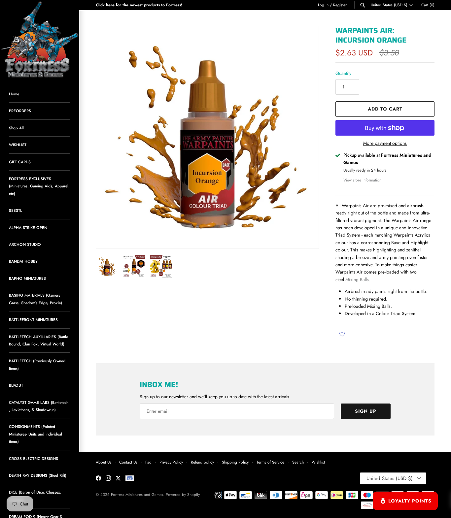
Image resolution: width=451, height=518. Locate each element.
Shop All (16, 128)
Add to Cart (385, 109)
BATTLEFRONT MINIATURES (33, 319)
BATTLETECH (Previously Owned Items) (37, 364)
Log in (323, 5)
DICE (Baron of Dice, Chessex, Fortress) (35, 495)
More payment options (385, 143)
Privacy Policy (171, 462)
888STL (15, 210)
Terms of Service (270, 462)
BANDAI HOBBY (23, 261)
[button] (304, 137)
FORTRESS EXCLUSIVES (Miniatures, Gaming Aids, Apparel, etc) (39, 186)
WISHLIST (17, 144)
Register (340, 5)
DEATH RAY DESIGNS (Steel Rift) (37, 475)
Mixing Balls (357, 279)
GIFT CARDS (20, 162)
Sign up (365, 411)
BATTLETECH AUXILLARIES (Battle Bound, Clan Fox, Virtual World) (38, 340)
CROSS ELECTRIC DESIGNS (33, 458)
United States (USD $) (389, 5)
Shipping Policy (235, 462)
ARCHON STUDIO (25, 244)
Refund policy (202, 462)
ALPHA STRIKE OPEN (28, 227)
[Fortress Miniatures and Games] (39, 39)
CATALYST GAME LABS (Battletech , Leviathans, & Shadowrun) (38, 406)
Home (14, 94)
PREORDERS (20, 110)
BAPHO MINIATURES (27, 278)
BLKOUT (16, 385)
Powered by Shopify (183, 494)
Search (298, 462)
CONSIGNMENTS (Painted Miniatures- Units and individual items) (35, 434)
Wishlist (318, 462)
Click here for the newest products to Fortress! (139, 5)
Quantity (343, 73)
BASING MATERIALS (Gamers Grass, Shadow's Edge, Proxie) (35, 298)
